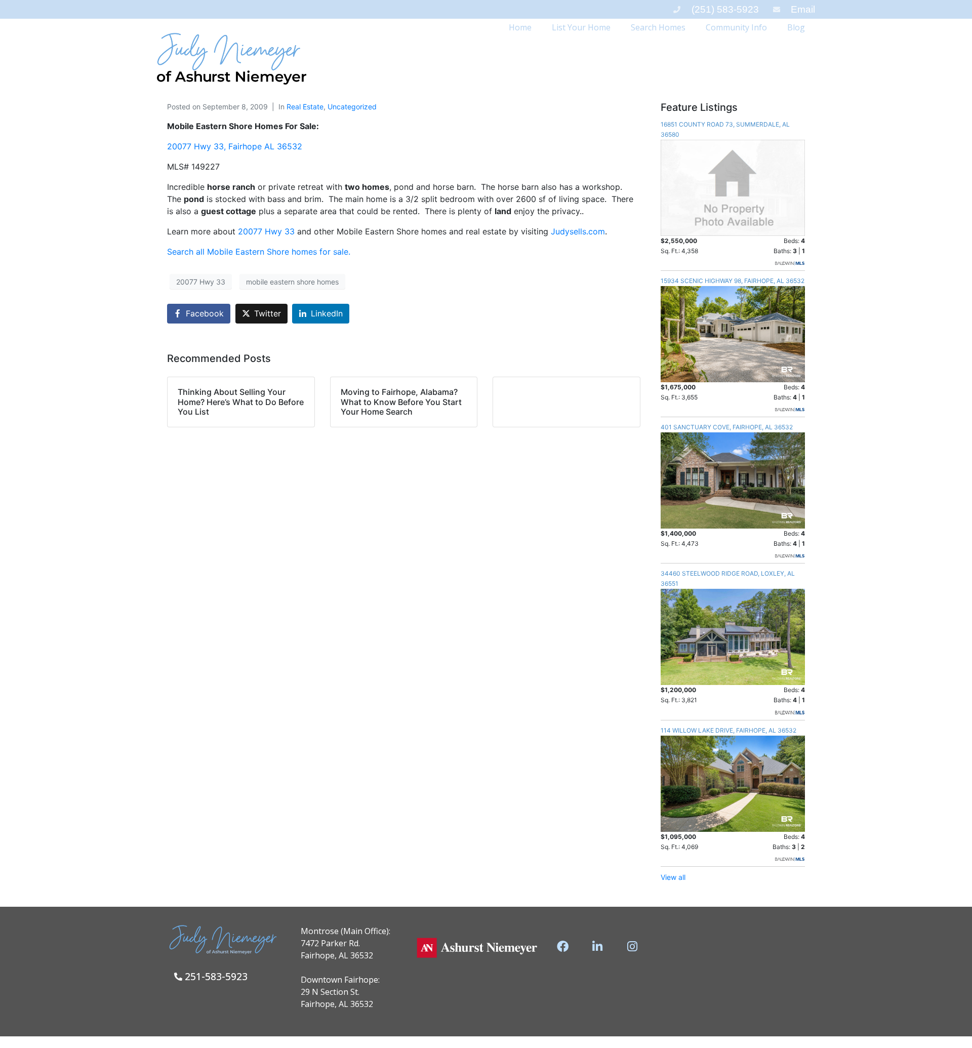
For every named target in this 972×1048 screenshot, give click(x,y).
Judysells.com (578, 231)
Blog (796, 27)
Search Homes (658, 27)
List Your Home (581, 27)
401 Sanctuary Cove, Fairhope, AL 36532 (727, 427)
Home (520, 27)
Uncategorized (352, 106)
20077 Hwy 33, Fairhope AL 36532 (234, 146)
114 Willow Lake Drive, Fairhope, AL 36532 (728, 730)
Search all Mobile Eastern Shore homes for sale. (258, 252)
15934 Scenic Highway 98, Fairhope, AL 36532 (732, 281)
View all (673, 877)
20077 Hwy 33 (267, 231)
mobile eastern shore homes (292, 281)
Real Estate (305, 106)
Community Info (736, 27)
